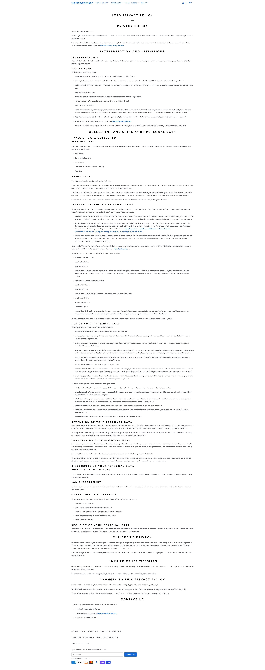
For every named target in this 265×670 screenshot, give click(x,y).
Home (98, 3)
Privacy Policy (80, 644)
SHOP (104, 3)
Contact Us (78, 631)
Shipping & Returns (82, 637)
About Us (92, 631)
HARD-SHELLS (131, 3)
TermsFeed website (120, 249)
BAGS (143, 3)
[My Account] (183, 3)
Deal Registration (107, 637)
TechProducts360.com (82, 3)
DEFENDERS (116, 3)
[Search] (186, 3)
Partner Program (111, 631)
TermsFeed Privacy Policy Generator (112, 46)
